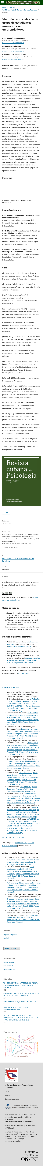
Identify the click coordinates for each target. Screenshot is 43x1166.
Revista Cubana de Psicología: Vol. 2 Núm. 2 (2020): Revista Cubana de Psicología (23, 708)
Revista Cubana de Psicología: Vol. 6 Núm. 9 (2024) (21, 863)
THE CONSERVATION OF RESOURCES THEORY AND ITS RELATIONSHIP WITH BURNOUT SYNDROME (20, 985)
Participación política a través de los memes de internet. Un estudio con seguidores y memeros (24, 885)
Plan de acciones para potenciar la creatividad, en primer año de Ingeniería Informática (23, 809)
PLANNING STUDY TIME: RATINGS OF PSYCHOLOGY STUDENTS (17, 1008)
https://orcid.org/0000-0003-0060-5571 (13, 51)
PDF (7, 513)
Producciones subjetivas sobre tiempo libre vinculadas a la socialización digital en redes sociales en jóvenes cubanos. (22, 776)
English (6, 938)
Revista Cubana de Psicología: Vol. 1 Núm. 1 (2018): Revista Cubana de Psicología (23, 876)
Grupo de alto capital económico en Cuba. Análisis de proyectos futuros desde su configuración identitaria (23, 901)
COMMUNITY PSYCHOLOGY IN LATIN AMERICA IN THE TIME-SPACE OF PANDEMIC (21, 994)
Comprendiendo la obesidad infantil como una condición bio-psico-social (23, 762)
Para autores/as (8, 966)
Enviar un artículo (11, 948)
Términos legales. (24, 673)
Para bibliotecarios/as (10, 969)
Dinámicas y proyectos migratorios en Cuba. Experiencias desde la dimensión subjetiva (23, 731)
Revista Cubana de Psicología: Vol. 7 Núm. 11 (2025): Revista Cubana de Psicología (22, 789)
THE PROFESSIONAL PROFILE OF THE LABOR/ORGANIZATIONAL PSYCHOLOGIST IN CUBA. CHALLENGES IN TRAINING (20, 1017)
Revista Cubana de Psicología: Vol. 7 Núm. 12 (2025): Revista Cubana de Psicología (23, 815)
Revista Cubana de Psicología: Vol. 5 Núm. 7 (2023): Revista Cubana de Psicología (22, 735)
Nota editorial (25, 787)
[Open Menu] (2, 2)
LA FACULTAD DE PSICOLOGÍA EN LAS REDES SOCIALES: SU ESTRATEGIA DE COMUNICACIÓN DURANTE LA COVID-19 (23, 702)
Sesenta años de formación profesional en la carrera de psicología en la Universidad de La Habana (23, 795)
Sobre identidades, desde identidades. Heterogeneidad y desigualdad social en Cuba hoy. (22, 870)
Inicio (4, 8)
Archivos (12, 8)
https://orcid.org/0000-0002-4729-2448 (13, 59)
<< (3, 837)
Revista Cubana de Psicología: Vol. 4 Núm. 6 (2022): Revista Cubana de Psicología (23, 765)
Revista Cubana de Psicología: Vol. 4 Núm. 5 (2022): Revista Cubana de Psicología (23, 722)
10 (19, 837)
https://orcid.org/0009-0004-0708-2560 (13, 43)
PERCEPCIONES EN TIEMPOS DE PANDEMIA (22, 916)
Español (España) (10, 934)
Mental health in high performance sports (19, 1001)
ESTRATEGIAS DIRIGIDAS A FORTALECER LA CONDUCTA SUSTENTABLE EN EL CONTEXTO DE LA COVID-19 (22, 716)
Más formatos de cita (11, 548)
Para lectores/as (8, 962)
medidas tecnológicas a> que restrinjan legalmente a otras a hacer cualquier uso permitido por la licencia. (23, 660)
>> (23, 837)
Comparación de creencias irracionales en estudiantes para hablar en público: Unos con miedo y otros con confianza (23, 746)
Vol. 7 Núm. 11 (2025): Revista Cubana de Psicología (19, 10)
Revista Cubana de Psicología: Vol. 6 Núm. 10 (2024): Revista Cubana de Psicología (22, 752)
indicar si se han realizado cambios (20, 646)
